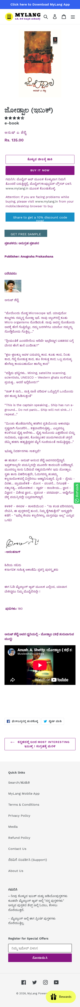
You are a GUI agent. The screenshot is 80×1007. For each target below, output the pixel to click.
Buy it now (40, 170)
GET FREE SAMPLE (26, 234)
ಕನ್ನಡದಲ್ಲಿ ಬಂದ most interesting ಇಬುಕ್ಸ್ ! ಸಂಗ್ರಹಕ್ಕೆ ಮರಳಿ (43, 744)
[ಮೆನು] (72, 16)
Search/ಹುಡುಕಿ (19, 782)
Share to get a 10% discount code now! (40, 218)
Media (13, 827)
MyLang (32, 993)
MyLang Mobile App (24, 793)
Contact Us (17, 849)
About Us (15, 871)
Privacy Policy (19, 816)
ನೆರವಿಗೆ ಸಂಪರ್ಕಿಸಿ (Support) (27, 860)
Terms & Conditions (23, 804)
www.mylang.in (17, 188)
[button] (15, 118)
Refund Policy (19, 838)
